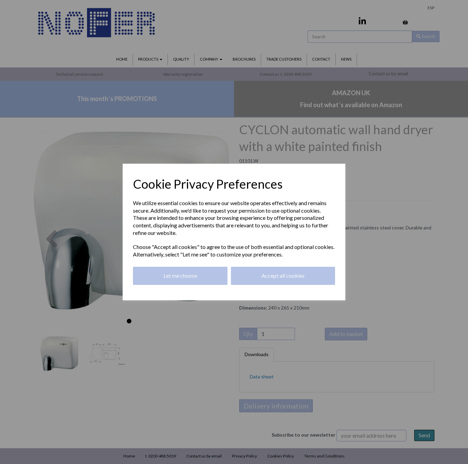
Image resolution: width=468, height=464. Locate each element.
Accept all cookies (283, 275)
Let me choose (180, 275)
